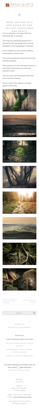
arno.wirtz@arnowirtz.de (22, 397)
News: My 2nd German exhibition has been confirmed (10, 301)
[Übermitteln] (34, 313)
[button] (19, 14)
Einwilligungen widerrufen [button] (19, 356)
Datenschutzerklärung (19, 327)
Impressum (19, 324)
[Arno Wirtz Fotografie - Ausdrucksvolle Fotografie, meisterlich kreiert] (19, 5)
